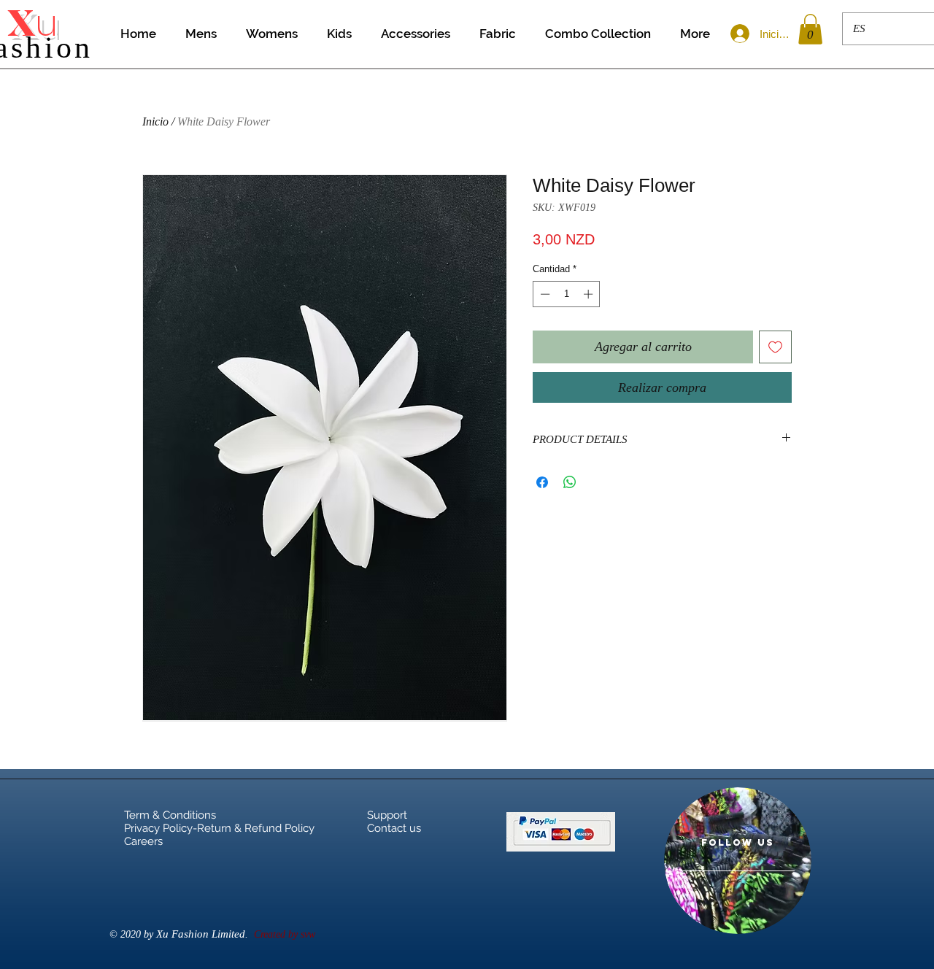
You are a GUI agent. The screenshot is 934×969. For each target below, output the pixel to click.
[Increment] (589, 294)
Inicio (155, 121)
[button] (810, 29)
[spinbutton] (566, 294)
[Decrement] (543, 294)
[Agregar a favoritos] (775, 347)
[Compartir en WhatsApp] (570, 482)
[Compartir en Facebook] (542, 482)
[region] (737, 860)
